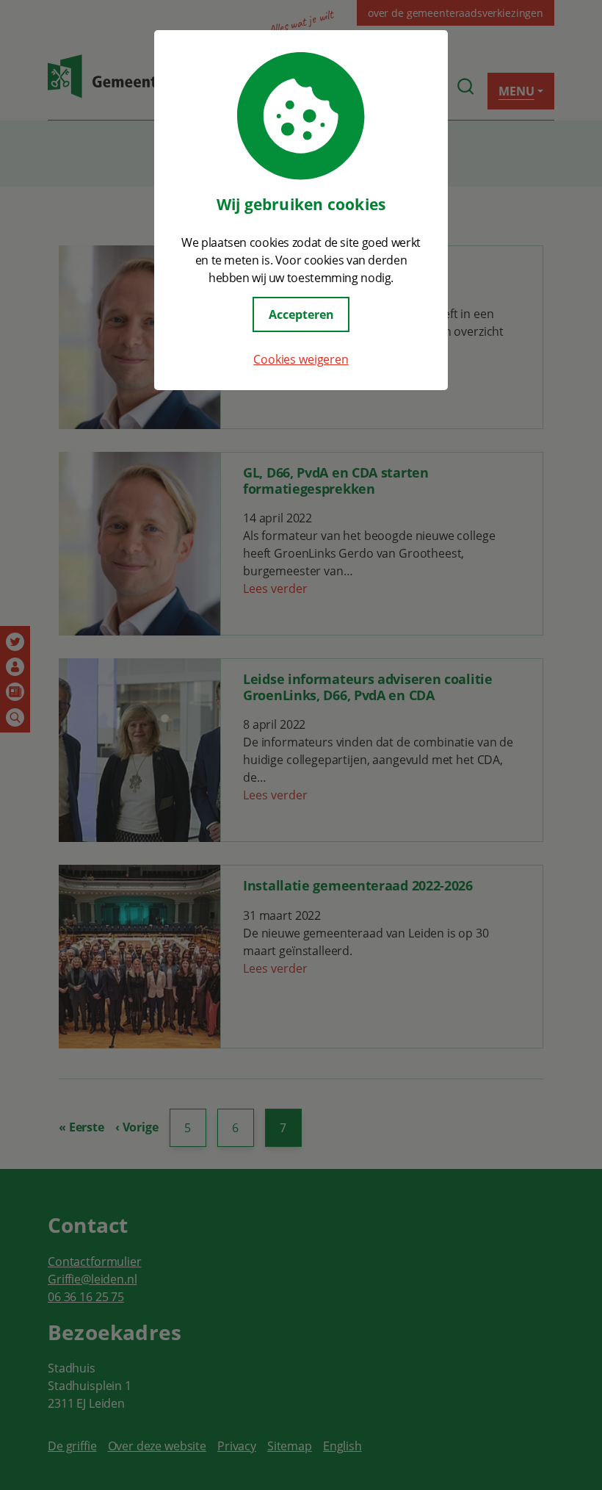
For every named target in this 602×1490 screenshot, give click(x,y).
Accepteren (301, 314)
